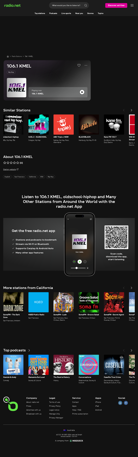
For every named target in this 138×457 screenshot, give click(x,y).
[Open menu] (132, 5)
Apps (74, 406)
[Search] (85, 5)
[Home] (8, 56)
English (7, 177)
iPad (97, 406)
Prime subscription (80, 414)
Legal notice (54, 410)
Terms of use (54, 402)
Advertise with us (33, 410)
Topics (100, 13)
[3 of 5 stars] (11, 162)
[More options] (85, 65)
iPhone (98, 402)
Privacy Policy (55, 406)
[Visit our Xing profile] (126, 403)
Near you (79, 13)
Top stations (40, 13)
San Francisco (19, 177)
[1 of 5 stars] (4, 162)
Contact (75, 402)
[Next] (131, 109)
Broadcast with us (33, 414)
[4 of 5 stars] (14, 162)
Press (28, 406)
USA (41, 177)
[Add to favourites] (79, 65)
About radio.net (32, 402)
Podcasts (53, 13)
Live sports (66, 13)
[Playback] (82, 92)
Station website (9, 169)
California (32, 177)
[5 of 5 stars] (17, 162)
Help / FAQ (76, 410)
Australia (71, 430)
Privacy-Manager (56, 418)
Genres (90, 13)
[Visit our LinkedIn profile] (120, 403)
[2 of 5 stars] (8, 162)
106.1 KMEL (38, 94)
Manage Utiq (54, 414)
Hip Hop (11, 72)
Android (98, 410)
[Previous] (123, 109)
